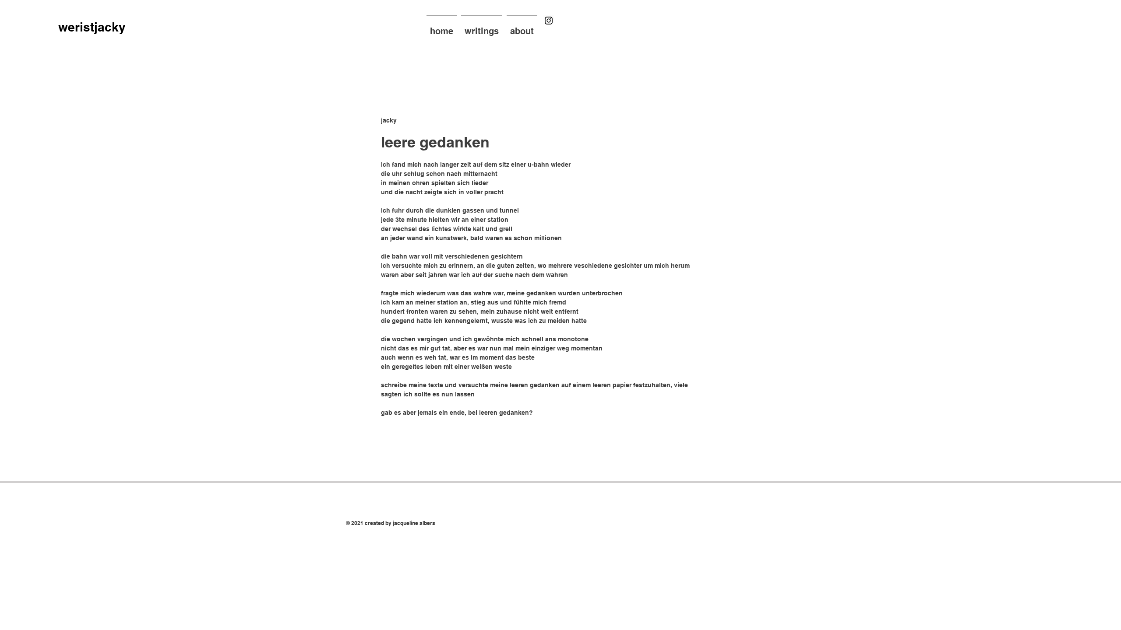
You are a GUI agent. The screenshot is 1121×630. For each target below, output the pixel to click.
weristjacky (92, 27)
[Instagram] (548, 20)
